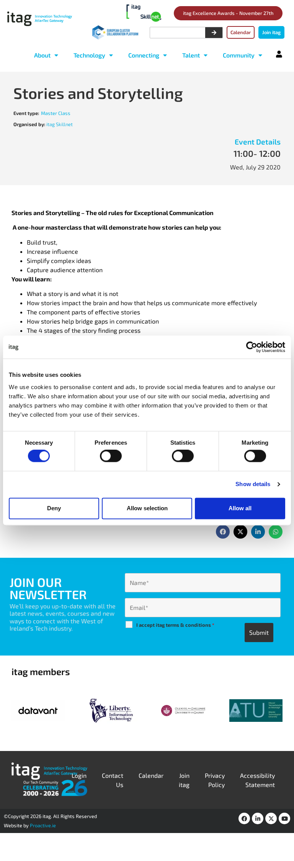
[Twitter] (271, 818)
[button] (223, 532)
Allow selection (147, 508)
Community (239, 55)
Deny (54, 508)
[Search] (213, 32)
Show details (252, 484)
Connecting (143, 55)
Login (79, 775)
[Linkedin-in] (257, 818)
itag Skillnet (59, 124)
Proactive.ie (43, 825)
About (42, 55)
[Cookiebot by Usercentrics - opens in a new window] (251, 347)
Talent (191, 55)
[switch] (111, 456)
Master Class (55, 113)
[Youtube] (284, 818)
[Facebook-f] (244, 818)
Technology (89, 55)
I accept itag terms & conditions (175, 625)
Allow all (240, 508)
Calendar (151, 775)
